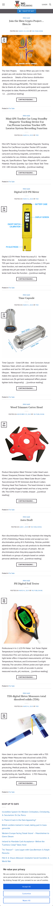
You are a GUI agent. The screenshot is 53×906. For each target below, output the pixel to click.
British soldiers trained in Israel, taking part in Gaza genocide (24, 827)
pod (37, 135)
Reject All (26, 900)
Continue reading (26, 100)
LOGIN (44, 4)
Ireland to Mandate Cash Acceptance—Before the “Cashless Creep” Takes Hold (23, 843)
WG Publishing (37, 31)
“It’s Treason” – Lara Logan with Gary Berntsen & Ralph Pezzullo (26, 851)
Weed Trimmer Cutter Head (26, 407)
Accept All (26, 886)
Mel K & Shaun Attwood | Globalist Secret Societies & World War (25, 859)
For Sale (26, 18)
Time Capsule (26, 298)
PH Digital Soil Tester (26, 583)
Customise (26, 893)
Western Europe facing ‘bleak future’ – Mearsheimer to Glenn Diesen (25, 835)
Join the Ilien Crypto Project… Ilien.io (26, 22)
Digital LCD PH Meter (26, 192)
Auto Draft (26, 520)
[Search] (50, 4)
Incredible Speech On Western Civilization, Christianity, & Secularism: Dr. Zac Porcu (26, 813)
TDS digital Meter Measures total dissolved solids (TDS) (26, 698)
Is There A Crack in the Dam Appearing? (19, 820)
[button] (3, 4)
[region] (26, 885)
